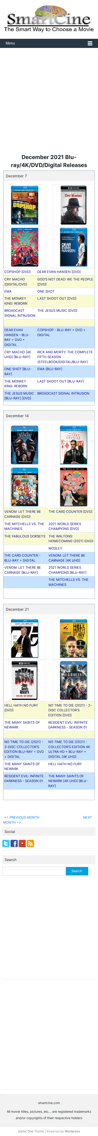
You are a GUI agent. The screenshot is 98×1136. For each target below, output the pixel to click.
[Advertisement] (49, 102)
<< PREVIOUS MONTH (21, 817)
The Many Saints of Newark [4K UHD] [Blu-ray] (68, 781)
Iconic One (25, 1131)
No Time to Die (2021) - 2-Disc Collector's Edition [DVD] (70, 710)
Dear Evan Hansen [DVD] (59, 272)
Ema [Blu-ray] (49, 369)
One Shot (45, 291)
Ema (8, 291)
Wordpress (72, 1131)
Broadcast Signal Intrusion (63, 393)
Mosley (55, 548)
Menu (10, 43)
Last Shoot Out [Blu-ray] (60, 381)
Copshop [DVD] (17, 272)
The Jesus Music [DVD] (57, 310)
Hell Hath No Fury (65, 764)
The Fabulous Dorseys (24, 536)
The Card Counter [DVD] (70, 511)
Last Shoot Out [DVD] (56, 298)
